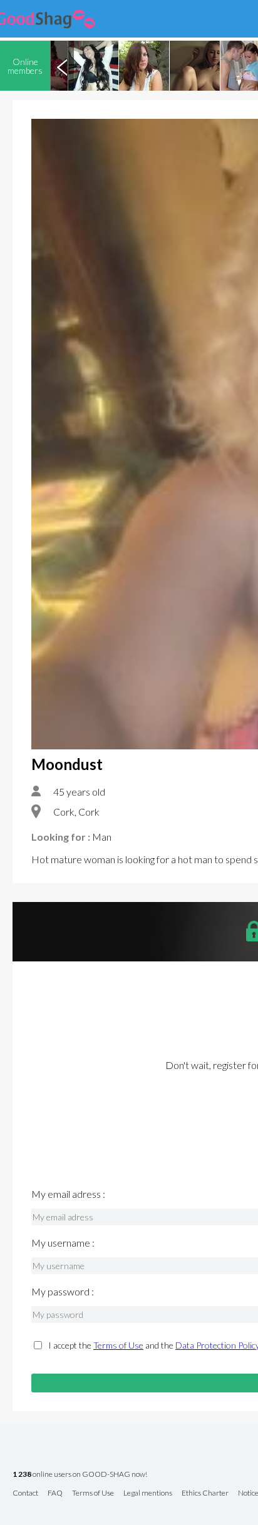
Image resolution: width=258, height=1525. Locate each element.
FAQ (55, 1493)
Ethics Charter (205, 1493)
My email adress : (68, 1194)
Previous (62, 66)
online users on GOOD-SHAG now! (80, 1475)
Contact (25, 1493)
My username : (63, 1243)
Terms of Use (118, 1345)
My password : (62, 1292)
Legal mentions (147, 1493)
